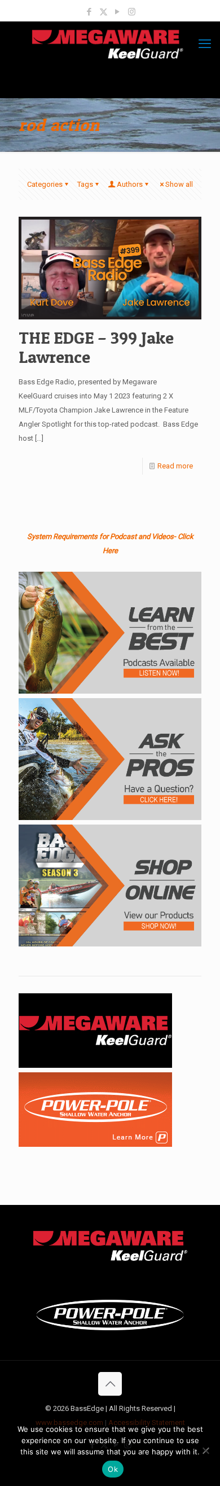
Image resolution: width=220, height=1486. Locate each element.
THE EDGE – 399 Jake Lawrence (96, 347)
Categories (45, 184)
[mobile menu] (204, 44)
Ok (113, 1469)
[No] (206, 1450)
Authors (130, 184)
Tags (85, 184)
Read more (175, 466)
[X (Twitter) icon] (103, 12)
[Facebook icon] (89, 12)
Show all (179, 184)
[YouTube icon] (117, 12)
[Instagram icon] (131, 12)
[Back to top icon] (110, 1384)
